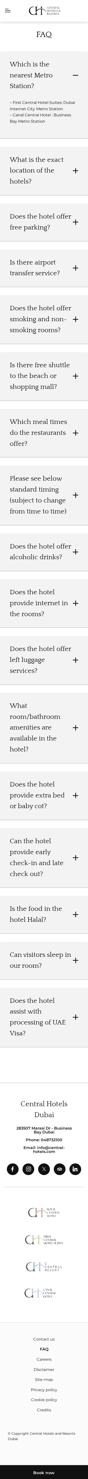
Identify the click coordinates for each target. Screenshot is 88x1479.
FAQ (44, 1349)
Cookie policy (44, 1399)
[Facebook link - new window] (13, 1169)
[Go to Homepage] (45, 10)
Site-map (44, 1379)
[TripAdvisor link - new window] (60, 1169)
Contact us (44, 1339)
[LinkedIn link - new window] (75, 1169)
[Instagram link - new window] (28, 1169)
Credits (44, 1410)
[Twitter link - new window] (44, 1169)
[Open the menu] (7, 10)
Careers (44, 1359)
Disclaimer (44, 1369)
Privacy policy (44, 1390)
